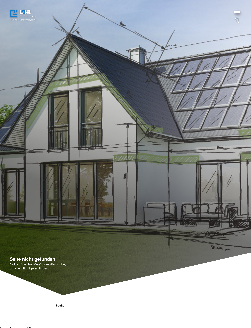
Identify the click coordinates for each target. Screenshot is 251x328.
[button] (237, 12)
